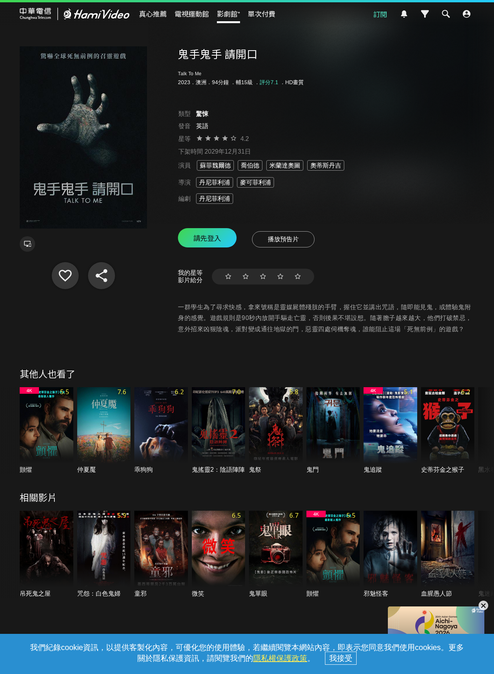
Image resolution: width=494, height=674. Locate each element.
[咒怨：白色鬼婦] (104, 554)
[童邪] (161, 554)
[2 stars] (245, 277)
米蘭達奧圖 (284, 165)
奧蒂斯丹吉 (325, 165)
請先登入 (207, 238)
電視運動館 (191, 13)
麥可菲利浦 (255, 182)
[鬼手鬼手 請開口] (65, 275)
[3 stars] (263, 277)
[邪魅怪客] (390, 554)
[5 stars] (297, 277)
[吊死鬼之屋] (46, 554)
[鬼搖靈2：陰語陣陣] (218, 430)
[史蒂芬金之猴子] (448, 430)
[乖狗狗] (161, 430)
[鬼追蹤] (390, 430)
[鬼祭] (276, 430)
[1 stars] (228, 277)
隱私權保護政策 (280, 658)
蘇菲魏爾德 (215, 165)
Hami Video (75, 13)
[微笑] (218, 554)
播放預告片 (283, 239)
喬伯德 (250, 165)
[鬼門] (333, 430)
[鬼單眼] (276, 554)
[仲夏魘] (104, 430)
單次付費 (262, 13)
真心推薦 (153, 13)
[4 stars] (280, 277)
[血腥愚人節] (448, 554)
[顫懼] (46, 430)
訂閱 (380, 14)
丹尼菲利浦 (214, 182)
